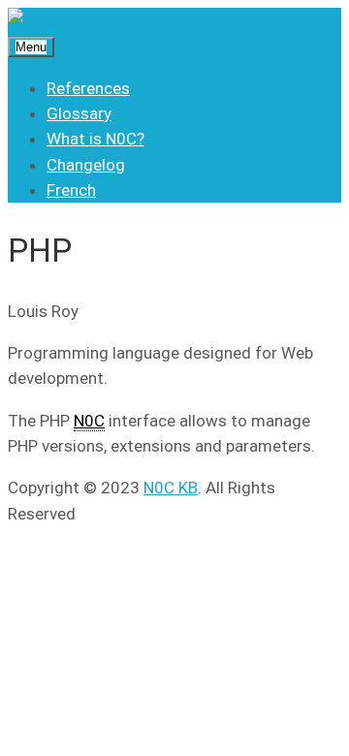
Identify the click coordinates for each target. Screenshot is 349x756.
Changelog (86, 164)
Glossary (79, 113)
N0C (89, 420)
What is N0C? (95, 138)
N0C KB (170, 487)
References (88, 88)
